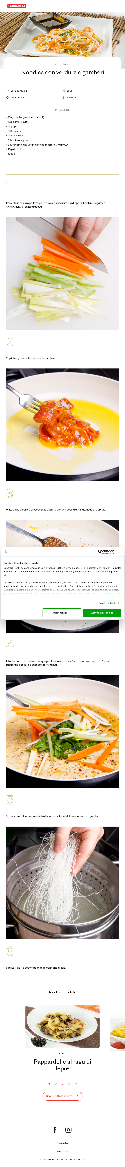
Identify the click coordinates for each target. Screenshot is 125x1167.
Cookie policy (62, 1151)
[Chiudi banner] (120, 552)
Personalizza (60, 612)
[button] (49, 1084)
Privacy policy (62, 1143)
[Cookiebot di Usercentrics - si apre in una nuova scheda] (100, 552)
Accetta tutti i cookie (102, 612)
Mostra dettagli (107, 603)
